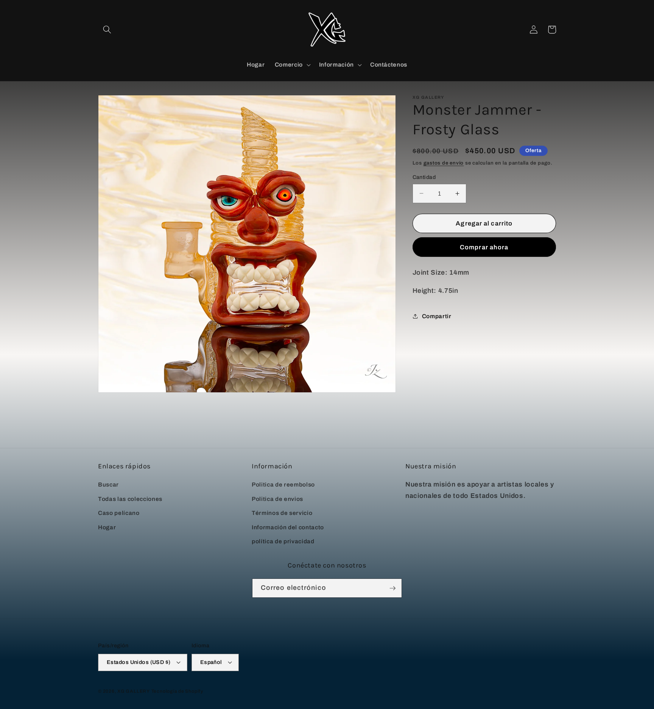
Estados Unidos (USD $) (139, 662)
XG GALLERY (133, 691)
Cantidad (424, 177)
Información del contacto (288, 527)
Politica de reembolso (283, 484)
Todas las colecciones (130, 499)
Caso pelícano (119, 513)
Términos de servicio (282, 513)
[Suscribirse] (392, 588)
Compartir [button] (437, 316)
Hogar (107, 527)
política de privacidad (283, 541)
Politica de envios (277, 499)
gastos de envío (444, 163)
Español (211, 662)
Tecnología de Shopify (177, 691)
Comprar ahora (484, 247)
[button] (107, 29)
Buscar (108, 484)
